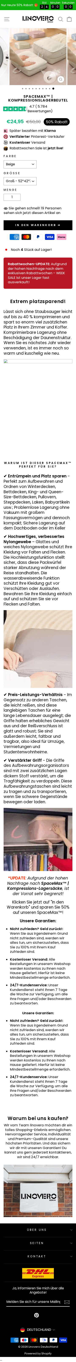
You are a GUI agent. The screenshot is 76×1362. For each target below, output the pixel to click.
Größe (12, 173)
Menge (10, 190)
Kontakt (37, 1256)
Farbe (10, 156)
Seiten (37, 1243)
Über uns (37, 1230)
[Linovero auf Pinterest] (36, 1315)
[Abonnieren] (67, 1302)
